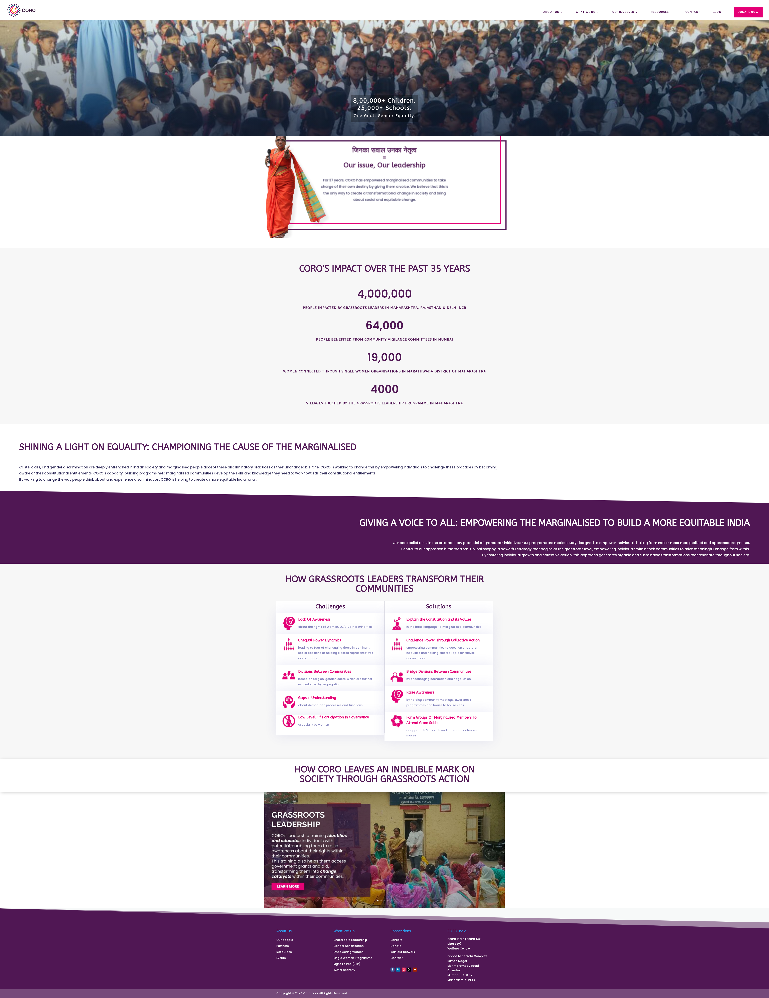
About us (551, 12)
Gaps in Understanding (317, 698)
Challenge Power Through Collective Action (443, 640)
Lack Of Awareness (314, 619)
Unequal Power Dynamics (319, 640)
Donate (396, 946)
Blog (717, 12)
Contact (692, 12)
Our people (284, 940)
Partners (282, 946)
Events (281, 958)
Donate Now (748, 11)
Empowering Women (348, 952)
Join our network (403, 952)
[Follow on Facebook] (393, 970)
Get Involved (623, 12)
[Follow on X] (409, 970)
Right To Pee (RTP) (346, 964)
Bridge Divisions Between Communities (438, 671)
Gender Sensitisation (348, 946)
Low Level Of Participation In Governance (333, 717)
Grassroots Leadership (350, 940)
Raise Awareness (420, 692)
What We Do (586, 12)
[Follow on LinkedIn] (398, 970)
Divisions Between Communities (324, 671)
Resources (660, 12)
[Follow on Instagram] (404, 970)
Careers (396, 940)
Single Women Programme (352, 958)
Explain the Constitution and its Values (438, 619)
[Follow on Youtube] (415, 970)
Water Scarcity (344, 970)
